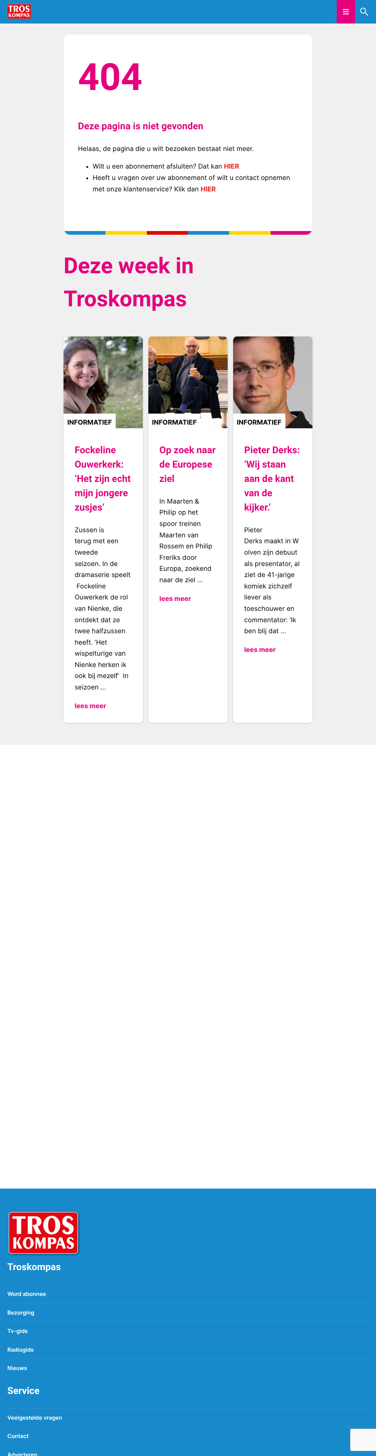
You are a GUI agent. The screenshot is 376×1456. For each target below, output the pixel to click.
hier (231, 166)
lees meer (90, 706)
